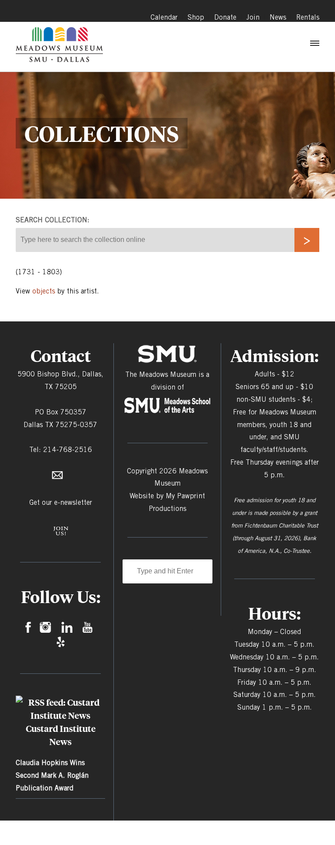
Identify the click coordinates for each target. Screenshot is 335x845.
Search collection (51, 220)
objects (43, 291)
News (278, 17)
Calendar (164, 17)
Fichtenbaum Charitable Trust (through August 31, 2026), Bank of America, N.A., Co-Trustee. (275, 538)
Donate (225, 17)
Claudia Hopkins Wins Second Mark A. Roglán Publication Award (52, 775)
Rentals (307, 17)
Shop (196, 17)
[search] (306, 240)
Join (253, 17)
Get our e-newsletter (60, 502)
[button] (314, 45)
